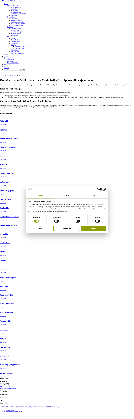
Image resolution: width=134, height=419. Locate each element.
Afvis (40, 228)
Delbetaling (7, 64)
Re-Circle (6, 68)
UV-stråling (14, 35)
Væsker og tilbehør (16, 20)
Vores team (10, 59)
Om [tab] (94, 195)
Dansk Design (15, 40)
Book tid (2, 415)
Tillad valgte (67, 228)
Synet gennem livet (16, 7)
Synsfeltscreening (16, 12)
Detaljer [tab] (67, 195)
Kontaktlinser (11, 17)
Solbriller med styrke (17, 32)
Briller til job (14, 50)
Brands (6, 54)
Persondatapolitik (9, 410)
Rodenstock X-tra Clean (22, 46)
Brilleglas (13, 45)
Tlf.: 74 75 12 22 (5, 386)
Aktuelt (6, 56)
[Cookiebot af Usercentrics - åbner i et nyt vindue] (98, 189)
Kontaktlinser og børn (17, 25)
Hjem (1, 76)
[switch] (56, 221)
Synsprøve (14, 9)
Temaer (6, 4)
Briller (9, 36)
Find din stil (14, 43)
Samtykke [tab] (40, 195)
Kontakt (6, 66)
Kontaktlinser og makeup (18, 23)
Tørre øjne (14, 15)
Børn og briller (15, 51)
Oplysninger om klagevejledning (13, 411)
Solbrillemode (15, 30)
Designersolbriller (16, 28)
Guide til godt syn (12, 5)
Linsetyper (14, 18)
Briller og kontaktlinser (17, 53)
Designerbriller (15, 41)
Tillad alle (93, 228)
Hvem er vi (7, 58)
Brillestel (13, 38)
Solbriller (10, 27)
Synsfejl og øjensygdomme (19, 13)
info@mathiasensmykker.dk (8, 388)
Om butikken (11, 61)
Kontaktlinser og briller (17, 22)
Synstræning (14, 10)
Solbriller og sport (16, 33)
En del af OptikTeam (13, 63)
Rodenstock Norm (20, 48)
